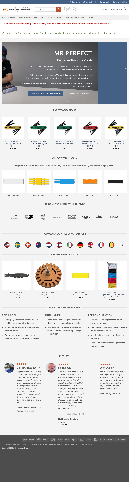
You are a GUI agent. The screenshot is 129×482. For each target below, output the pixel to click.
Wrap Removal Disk (48, 295)
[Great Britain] (91, 245)
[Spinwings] (57, 217)
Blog (82, 18)
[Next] (121, 73)
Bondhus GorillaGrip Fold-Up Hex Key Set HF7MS (90, 143)
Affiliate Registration (90, 2)
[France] (101, 245)
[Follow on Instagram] (69, 9)
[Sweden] (17, 245)
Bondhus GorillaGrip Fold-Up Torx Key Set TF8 (39, 143)
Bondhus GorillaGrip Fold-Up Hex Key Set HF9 (116, 143)
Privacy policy (105, 2)
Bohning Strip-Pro (16, 295)
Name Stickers (39, 18)
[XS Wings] (114, 217)
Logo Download (61, 444)
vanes (116, 327)
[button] (104, 9)
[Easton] (72, 217)
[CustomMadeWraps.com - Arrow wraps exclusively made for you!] (16, 9)
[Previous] (7, 73)
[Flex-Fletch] (15, 217)
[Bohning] (29, 217)
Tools (59, 18)
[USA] (7, 245)
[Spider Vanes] (43, 217)
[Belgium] (112, 245)
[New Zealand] (38, 245)
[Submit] (58, 9)
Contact (91, 18)
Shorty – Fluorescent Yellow (80, 295)
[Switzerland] (28, 245)
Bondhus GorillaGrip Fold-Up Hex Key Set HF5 (13, 143)
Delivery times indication (82, 444)
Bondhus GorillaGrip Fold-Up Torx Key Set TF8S (64, 143)
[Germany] (80, 245)
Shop (4, 18)
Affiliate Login (75, 2)
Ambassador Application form (15, 444)
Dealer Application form (42, 444)
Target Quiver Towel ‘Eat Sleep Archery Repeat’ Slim (112, 296)
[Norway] (59, 245)
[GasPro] (100, 217)
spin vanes (60, 323)
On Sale (11, 18)
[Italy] (70, 245)
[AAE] (86, 217)
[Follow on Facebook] (65, 9)
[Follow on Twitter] (74, 9)
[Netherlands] (49, 245)
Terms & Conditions (120, 2)
